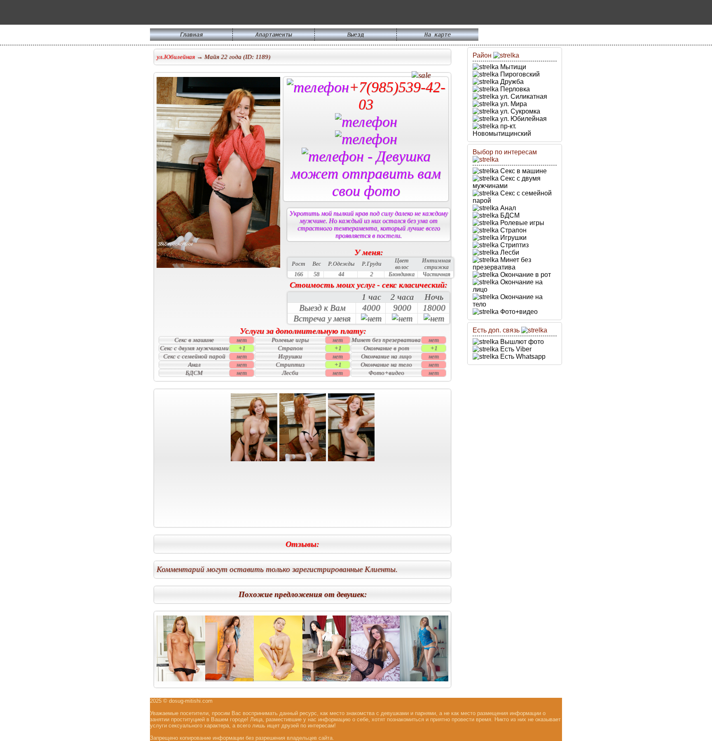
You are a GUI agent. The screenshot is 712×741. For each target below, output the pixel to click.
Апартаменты (273, 34)
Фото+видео (518, 311)
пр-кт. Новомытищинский (502, 130)
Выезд (355, 34)
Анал (507, 207)
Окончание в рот (525, 274)
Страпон (513, 230)
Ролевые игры (521, 222)
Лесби (509, 252)
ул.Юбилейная (176, 56)
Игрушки (513, 237)
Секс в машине (523, 170)
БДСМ (509, 215)
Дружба (511, 81)
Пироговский (519, 74)
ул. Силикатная (523, 96)
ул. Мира (513, 103)
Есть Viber (515, 349)
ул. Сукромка (519, 111)
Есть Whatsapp (522, 356)
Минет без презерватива (502, 263)
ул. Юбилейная (523, 118)
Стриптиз (514, 245)
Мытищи (512, 66)
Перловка (514, 89)
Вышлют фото (521, 341)
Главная (191, 34)
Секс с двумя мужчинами (507, 182)
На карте (437, 34)
